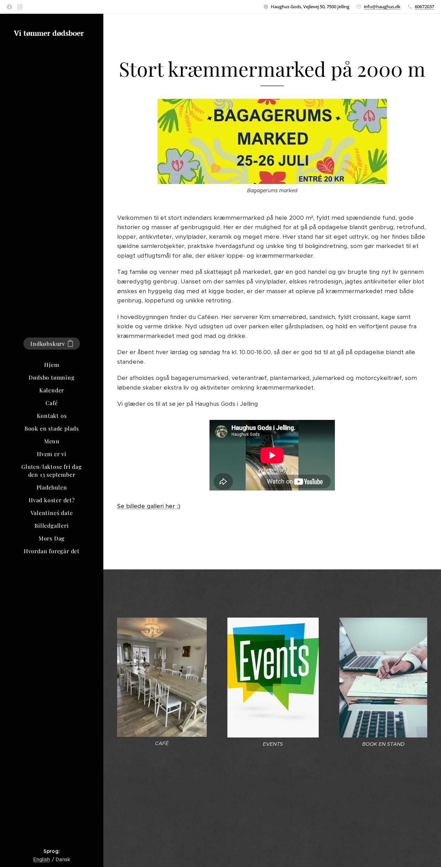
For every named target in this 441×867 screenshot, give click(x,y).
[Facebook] (9, 7)
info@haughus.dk (382, 6)
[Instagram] (20, 7)
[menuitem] (51, 365)
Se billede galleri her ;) (148, 506)
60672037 (424, 6)
